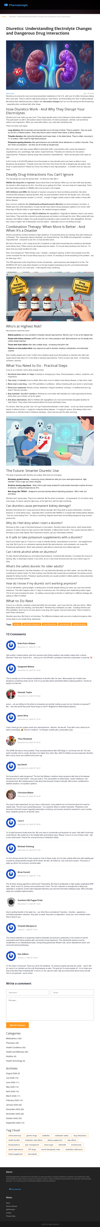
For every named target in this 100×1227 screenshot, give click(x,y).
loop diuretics (64, 624)
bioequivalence (14, 1144)
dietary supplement (55, 1140)
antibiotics (46, 1135)
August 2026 (13, 1073)
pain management (32, 1144)
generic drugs (31, 1135)
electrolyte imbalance (32, 624)
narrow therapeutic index (50, 1149)
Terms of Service (11, 1206)
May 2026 (12, 1086)
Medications (14, 1038)
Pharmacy (12, 1042)
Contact (8, 1213)
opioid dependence (15, 1149)
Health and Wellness (17, 1051)
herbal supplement (15, 1154)
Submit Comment (17, 1025)
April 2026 (12, 1091)
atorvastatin (32, 1154)
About (8, 1203)
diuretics (17, 624)
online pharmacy (14, 1135)
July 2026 (12, 1077)
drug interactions (49, 624)
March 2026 (13, 1095)
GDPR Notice (10, 1209)
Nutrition (11, 1056)
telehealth (62, 1144)
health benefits (14, 1140)
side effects (71, 1140)
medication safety (61, 1135)
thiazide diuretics (79, 624)
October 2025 (14, 1118)
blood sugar (48, 1144)
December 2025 (15, 1109)
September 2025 (15, 1122)
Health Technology (15, 1060)
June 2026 (12, 1082)
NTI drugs (32, 1149)
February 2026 (14, 1100)
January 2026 (14, 1104)
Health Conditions (16, 1047)
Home (4, 16)
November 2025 (15, 1113)
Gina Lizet (10, 93)
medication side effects (33, 1140)
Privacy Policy (10, 1216)
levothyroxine (76, 1144)
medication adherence (74, 1149)
